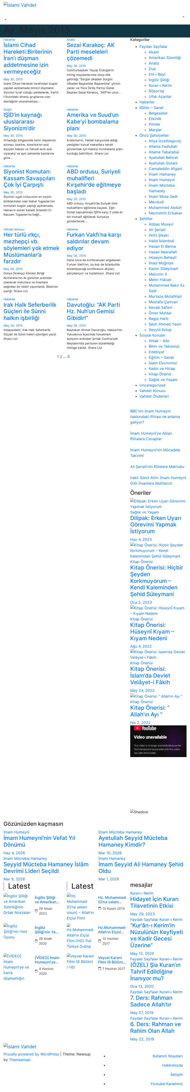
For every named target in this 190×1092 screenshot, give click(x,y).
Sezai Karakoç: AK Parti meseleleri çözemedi (91, 52)
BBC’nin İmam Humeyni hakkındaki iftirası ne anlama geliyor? (155, 416)
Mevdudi (156, 202)
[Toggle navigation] (7, 16)
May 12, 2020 (142, 953)
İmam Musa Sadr (163, 196)
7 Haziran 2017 (113, 969)
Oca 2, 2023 (141, 602)
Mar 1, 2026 (108, 879)
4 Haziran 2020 (46, 971)
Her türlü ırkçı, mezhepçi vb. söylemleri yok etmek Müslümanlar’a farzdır (31, 248)
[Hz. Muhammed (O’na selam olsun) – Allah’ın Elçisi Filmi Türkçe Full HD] (81, 907)
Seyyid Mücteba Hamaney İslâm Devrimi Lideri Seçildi (46, 867)
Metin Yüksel (160, 279)
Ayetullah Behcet (163, 157)
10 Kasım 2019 (113, 908)
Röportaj (156, 91)
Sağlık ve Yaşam (163, 379)
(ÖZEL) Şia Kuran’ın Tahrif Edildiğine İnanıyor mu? (155, 972)
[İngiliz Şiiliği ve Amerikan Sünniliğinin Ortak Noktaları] (17, 907)
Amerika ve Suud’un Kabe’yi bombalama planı (93, 121)
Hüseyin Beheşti (163, 257)
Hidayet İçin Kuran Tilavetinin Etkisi (154, 902)
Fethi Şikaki (159, 235)
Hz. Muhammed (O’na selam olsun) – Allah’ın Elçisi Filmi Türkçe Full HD (112, 899)
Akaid (154, 52)
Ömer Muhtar (160, 313)
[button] (5, 20)
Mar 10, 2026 (110, 853)
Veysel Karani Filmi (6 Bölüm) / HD (111, 960)
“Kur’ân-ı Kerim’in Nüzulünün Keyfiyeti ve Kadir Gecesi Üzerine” (156, 935)
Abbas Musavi (161, 224)
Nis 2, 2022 (140, 722)
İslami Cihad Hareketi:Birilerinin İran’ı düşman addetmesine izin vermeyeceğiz (27, 58)
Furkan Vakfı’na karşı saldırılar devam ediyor (94, 241)
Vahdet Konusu (13, 229)
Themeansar (19, 1059)
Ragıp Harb (158, 318)
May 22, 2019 (142, 1039)
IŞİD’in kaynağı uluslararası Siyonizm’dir (22, 121)
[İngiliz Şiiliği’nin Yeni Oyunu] (17, 937)
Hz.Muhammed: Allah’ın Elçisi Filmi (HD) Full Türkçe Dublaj (112, 929)
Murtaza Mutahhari (165, 296)
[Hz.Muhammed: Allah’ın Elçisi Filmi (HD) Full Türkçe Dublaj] (81, 937)
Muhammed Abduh (165, 207)
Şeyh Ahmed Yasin (165, 324)
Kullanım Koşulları (168, 1056)
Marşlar (155, 129)
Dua (152, 68)
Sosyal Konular (152, 335)
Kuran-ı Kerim (160, 85)
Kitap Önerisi (160, 374)
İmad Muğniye (161, 263)
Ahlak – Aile (159, 340)
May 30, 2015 (13, 79)
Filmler (154, 124)
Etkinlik (155, 118)
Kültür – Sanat (151, 107)
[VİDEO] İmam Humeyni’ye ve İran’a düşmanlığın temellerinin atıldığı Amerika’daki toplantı (47, 960)
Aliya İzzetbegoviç (165, 141)
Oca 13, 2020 (142, 986)
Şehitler (146, 218)
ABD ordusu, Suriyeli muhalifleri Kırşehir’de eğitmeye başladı (94, 181)
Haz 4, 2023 (141, 539)
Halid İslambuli (161, 240)
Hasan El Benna (162, 246)
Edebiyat (156, 352)
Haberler (9, 39)
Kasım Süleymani (163, 268)
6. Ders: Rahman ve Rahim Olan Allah (155, 1027)
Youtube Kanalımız (166, 1083)
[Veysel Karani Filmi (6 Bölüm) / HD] (81, 967)
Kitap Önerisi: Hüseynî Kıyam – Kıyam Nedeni (152, 632)
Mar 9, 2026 (14, 879)
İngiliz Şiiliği (159, 79)
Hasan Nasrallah (163, 252)
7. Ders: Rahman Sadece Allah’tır (151, 1001)
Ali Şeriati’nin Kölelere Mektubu (157, 466)
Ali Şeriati (157, 229)
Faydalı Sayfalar (153, 46)
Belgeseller (158, 113)
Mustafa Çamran (163, 302)
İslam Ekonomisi (163, 363)
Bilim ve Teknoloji (164, 346)
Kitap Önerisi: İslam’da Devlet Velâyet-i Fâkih (150, 675)
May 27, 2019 (141, 1012)
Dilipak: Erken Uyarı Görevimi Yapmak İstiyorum (155, 525)
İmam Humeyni (162, 179)
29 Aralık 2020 (45, 941)
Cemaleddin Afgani (165, 168)
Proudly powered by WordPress (31, 1054)
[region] (158, 791)
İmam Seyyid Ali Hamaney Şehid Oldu (140, 867)
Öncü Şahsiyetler (154, 135)
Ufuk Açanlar (160, 96)
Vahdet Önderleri (154, 396)
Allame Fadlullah (163, 146)
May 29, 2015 (76, 199)
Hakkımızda (172, 1065)
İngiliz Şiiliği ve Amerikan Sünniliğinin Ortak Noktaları (46, 899)
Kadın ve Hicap (162, 368)
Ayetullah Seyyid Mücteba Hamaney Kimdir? (133, 841)
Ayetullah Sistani (163, 163)
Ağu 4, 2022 (141, 646)
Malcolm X (158, 274)
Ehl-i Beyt (157, 74)
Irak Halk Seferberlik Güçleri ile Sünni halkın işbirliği (29, 311)
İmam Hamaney (162, 174)
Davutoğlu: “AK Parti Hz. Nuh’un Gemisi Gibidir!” (93, 311)
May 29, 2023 (142, 914)
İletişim (177, 1074)
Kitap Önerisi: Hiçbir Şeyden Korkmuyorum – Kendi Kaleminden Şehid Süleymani (156, 580)
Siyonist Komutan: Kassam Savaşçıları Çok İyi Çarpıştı (29, 178)
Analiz (71, 39)
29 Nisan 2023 (45, 910)
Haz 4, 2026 (14, 853)
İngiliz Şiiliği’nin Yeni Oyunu (47, 929)
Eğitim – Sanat (161, 357)
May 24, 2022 (142, 690)
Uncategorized (152, 385)
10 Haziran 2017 (110, 941)
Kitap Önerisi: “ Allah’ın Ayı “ (149, 711)
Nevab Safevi (160, 307)
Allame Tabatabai (164, 152)
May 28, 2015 (76, 255)
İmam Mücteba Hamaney (120, 832)
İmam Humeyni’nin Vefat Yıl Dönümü (39, 841)
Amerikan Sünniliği (165, 57)
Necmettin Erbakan (165, 213)
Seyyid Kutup (160, 329)
